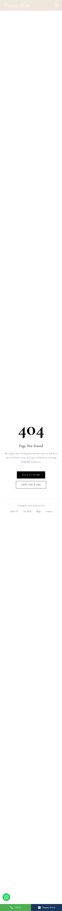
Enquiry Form (48, 907)
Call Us (17, 907)
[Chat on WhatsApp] (6, 897)
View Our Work (31, 484)
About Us (14, 511)
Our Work (27, 511)
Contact (48, 511)
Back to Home (31, 475)
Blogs (38, 511)
